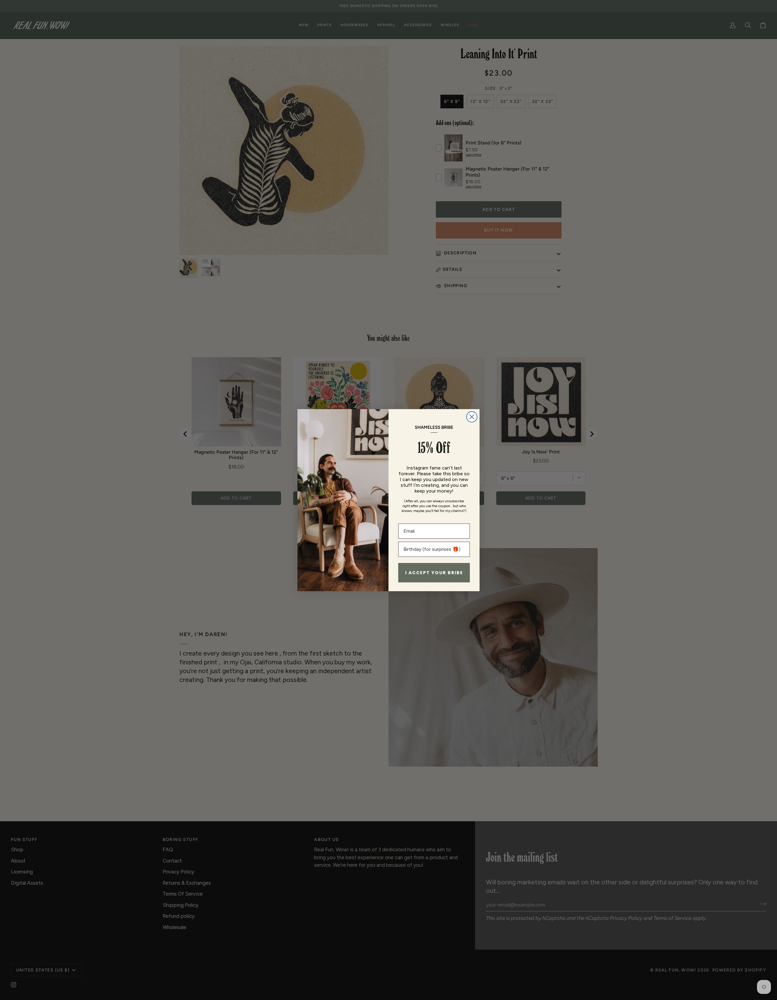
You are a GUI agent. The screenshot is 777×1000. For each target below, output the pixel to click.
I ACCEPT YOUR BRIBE (434, 573)
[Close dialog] (472, 417)
